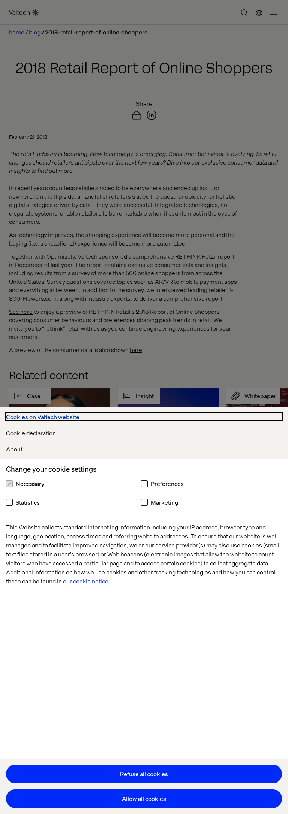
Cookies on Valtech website (43, 416)
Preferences (167, 483)
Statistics (28, 502)
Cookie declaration (31, 432)
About (14, 449)
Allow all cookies (144, 798)
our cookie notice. (86, 581)
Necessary (30, 483)
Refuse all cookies (144, 774)
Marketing (164, 502)
